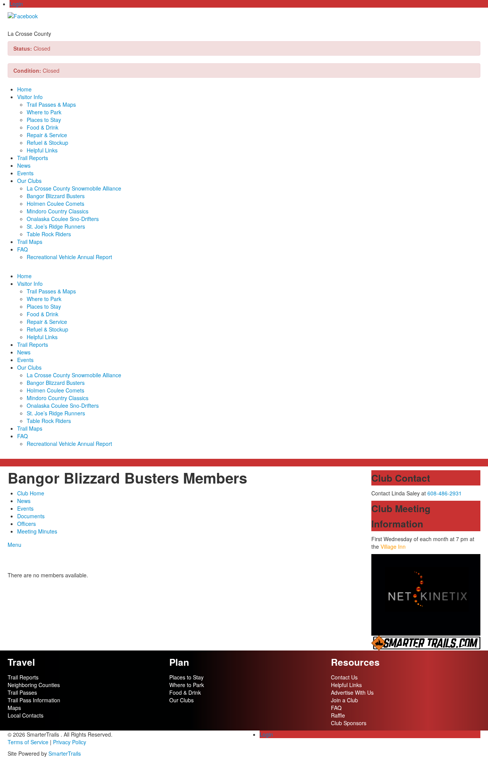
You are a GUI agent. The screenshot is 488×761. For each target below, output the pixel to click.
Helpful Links (42, 150)
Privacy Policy (69, 742)
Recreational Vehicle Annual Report (69, 257)
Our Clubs (29, 180)
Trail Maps (29, 241)
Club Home (30, 493)
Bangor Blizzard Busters (56, 196)
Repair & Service (47, 135)
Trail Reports (32, 158)
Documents (31, 516)
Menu (14, 544)
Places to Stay (44, 119)
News (23, 165)
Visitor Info (30, 97)
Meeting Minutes (37, 531)
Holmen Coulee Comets (55, 203)
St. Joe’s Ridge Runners (56, 226)
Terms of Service (28, 742)
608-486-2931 (444, 493)
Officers (26, 523)
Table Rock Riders (49, 234)
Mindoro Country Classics (57, 211)
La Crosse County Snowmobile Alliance (74, 188)
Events (25, 173)
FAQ (22, 249)
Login (16, 4)
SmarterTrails (64, 753)
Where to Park (44, 112)
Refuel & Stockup (47, 142)
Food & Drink (42, 127)
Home (24, 89)
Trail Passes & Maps (51, 104)
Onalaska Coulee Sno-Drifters (63, 219)
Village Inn (393, 546)
